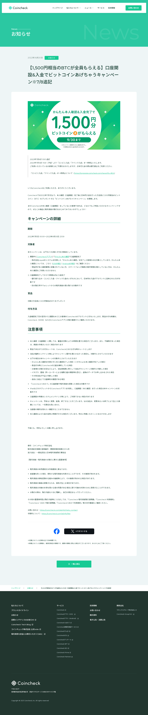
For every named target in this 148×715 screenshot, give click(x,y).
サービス (100, 8)
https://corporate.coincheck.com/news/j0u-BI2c (94, 173)
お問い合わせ (95, 610)
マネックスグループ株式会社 (126, 610)
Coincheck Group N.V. (124, 614)
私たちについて (17, 606)
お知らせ (30, 588)
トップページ (57, 8)
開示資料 (93, 615)
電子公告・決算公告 (97, 620)
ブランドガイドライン (20, 610)
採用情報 (93, 606)
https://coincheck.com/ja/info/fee (56, 513)
